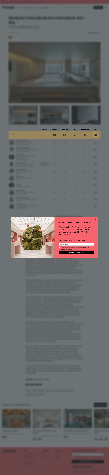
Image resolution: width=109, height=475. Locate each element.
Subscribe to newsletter (76, 252)
